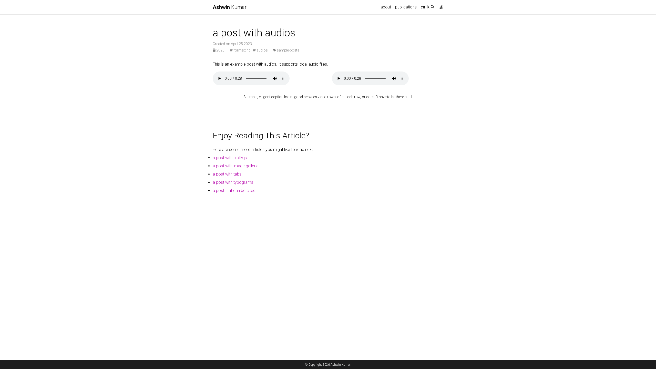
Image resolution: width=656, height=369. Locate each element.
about (386, 7)
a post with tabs (227, 174)
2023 (220, 50)
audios (262, 50)
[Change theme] (440, 5)
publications (406, 7)
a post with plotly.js (230, 157)
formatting (242, 50)
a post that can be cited (234, 190)
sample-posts (287, 50)
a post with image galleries (237, 165)
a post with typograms (233, 182)
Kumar (230, 7)
